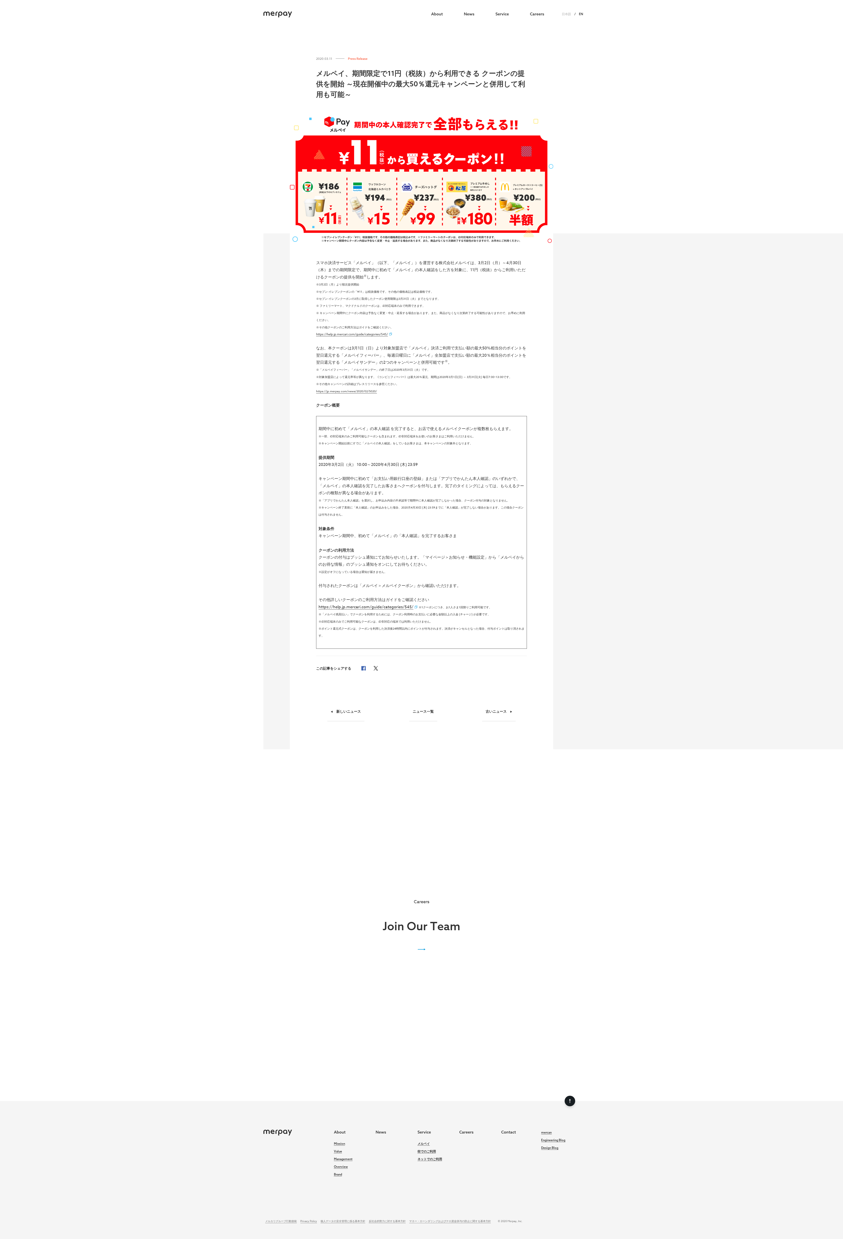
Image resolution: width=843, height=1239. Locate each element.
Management (343, 1159)
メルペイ (424, 1144)
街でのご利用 (427, 1151)
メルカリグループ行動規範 (281, 1221)
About (437, 13)
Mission (339, 1144)
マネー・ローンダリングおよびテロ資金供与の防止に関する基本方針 (450, 1221)
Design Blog (549, 1148)
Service (502, 13)
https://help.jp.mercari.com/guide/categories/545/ (366, 607)
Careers (537, 13)
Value (338, 1151)
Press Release (357, 58)
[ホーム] (277, 14)
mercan (546, 1132)
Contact (508, 1132)
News (469, 13)
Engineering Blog (553, 1140)
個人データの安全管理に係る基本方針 (343, 1221)
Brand (338, 1174)
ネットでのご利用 (430, 1159)
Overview (341, 1167)
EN (581, 14)
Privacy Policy (308, 1221)
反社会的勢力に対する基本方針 (387, 1221)
